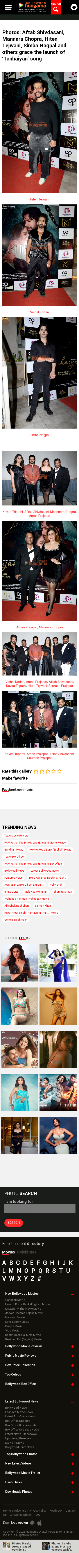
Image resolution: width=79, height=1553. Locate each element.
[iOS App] (39, 1523)
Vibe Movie (12, 1330)
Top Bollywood (21, 1454)
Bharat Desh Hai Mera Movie (23, 1335)
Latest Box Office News (20, 1416)
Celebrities (26, 1252)
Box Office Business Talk (20, 1425)
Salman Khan (43, 905)
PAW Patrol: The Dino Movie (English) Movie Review (35, 842)
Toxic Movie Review (16, 835)
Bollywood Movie (24, 1346)
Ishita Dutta (11, 891)
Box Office (20, 1365)
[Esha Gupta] (58, 1135)
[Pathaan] (58, 1092)
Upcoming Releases (18, 1438)
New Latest (18, 1463)
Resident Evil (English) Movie (23, 1339)
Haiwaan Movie (15, 1317)
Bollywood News (14, 870)
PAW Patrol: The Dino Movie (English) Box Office (33, 863)
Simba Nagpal (39, 435)
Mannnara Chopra (63, 512)
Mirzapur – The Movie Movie (23, 1308)
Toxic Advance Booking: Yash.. (47, 877)
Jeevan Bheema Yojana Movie (24, 1313)
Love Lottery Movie (17, 1321)
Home (7, 1510)
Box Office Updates (17, 1420)
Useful (13, 1482)
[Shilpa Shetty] (19, 1092)
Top (13, 1374)
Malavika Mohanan (36, 891)
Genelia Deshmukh (15, 919)
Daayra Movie (13, 1326)
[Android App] (32, 1523)
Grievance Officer (21, 1514)
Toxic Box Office (14, 856)
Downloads (18, 1491)
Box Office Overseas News (22, 1429)
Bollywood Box (20, 1384)
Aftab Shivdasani (36, 512)
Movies (8, 1252)
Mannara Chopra (51, 627)
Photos (25, 938)
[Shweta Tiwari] (19, 962)
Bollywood (22, 1473)
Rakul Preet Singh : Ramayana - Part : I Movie (31, 912)
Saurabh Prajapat (60, 686)
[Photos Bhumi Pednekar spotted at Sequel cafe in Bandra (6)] (19, 1135)
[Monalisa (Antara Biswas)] (19, 1006)
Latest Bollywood (21, 1401)
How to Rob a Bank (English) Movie (50, 849)
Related (10, 938)
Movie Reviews (14, 1442)
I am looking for (18, 1201)
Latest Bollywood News (45, 870)
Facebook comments (17, 789)
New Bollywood (22, 1293)
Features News (13, 877)
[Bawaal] (19, 1049)
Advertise (20, 1510)
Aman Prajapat (39, 516)
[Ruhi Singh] (58, 1006)
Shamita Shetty (63, 891)
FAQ (37, 1514)
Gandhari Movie (13, 849)
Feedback (56, 1510)
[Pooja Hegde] (58, 1049)
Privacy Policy (37, 1510)
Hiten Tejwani (39, 199)
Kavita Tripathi (13, 512)
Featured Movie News (19, 1412)
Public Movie (20, 1355)
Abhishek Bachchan (16, 905)
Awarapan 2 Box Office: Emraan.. (24, 884)
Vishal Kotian (39, 312)
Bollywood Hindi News (19, 1447)
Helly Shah (56, 884)
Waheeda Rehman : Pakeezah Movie (26, 898)
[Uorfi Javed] (58, 962)
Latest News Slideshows (21, 1434)
